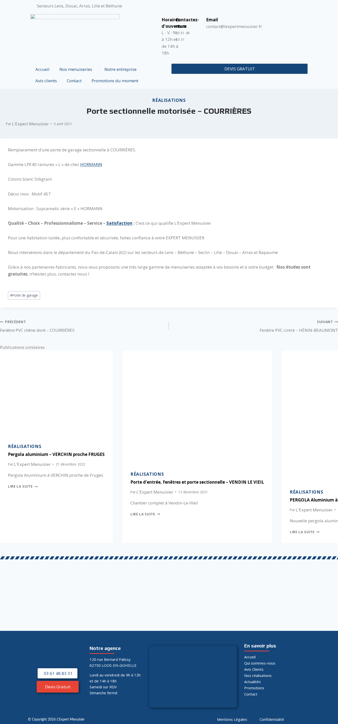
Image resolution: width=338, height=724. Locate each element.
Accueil (42, 69)
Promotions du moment (115, 81)
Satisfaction (119, 223)
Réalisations (169, 100)
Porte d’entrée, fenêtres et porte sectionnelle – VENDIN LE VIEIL (197, 482)
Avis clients (46, 81)
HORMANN (91, 164)
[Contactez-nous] (173, 19)
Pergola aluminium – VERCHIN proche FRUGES (56, 454)
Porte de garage (24, 295)
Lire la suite (23, 486)
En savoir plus (260, 645)
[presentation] (56, 393)
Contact (74, 81)
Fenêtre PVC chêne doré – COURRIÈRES (37, 326)
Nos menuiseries (75, 69)
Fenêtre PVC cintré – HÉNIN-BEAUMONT (299, 326)
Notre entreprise (120, 69)
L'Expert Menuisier (30, 124)
